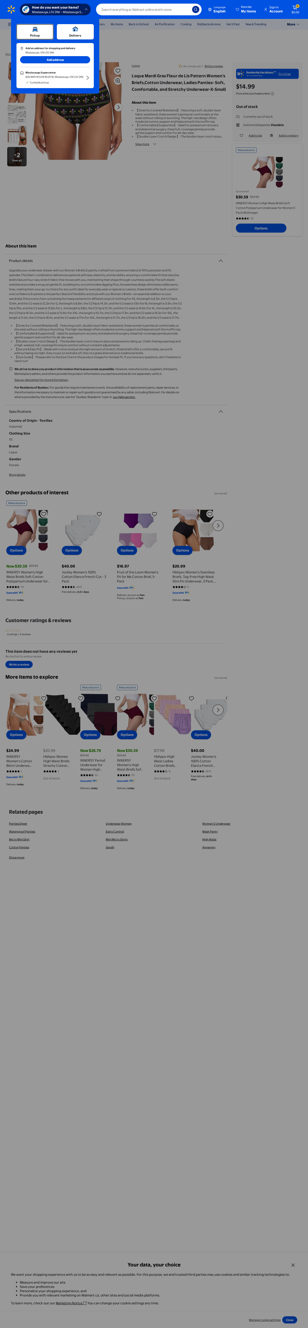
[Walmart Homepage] (11, 9)
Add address (55, 60)
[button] (246, 9)
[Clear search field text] (185, 9)
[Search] (195, 9)
